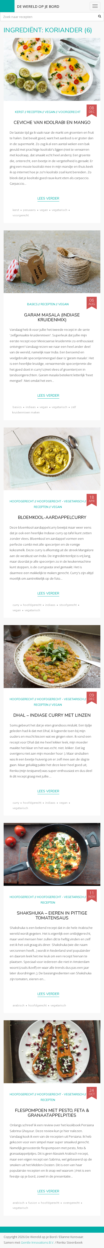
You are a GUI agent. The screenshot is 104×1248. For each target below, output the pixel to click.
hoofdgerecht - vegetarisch (60, 501)
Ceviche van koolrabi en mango (52, 122)
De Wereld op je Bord (38, 6)
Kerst (19, 112)
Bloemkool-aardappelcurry (52, 517)
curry (16, 605)
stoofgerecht (68, 605)
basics (17, 407)
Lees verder (48, 198)
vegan (44, 210)
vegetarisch (59, 210)
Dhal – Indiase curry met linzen (52, 715)
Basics (32, 304)
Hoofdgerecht (22, 501)
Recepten (34, 112)
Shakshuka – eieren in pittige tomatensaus (52, 915)
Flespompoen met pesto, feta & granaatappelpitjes (52, 1113)
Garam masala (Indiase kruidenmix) (52, 317)
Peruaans (29, 210)
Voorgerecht (69, 112)
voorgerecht (21, 215)
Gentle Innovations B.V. (37, 1242)
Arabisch (18, 1005)
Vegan (50, 112)
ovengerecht (71, 1203)
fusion (32, 1203)
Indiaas (31, 407)
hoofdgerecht (32, 605)
